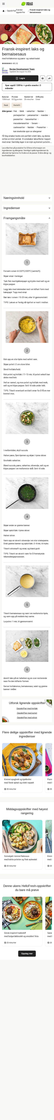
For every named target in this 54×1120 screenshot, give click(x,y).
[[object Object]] (42, 78)
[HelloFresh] (27, 4)
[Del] (49, 78)
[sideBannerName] (27, 175)
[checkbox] (3, 63)
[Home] (3, 11)
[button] (27, 208)
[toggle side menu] (3, 4)
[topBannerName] (27, 19)
